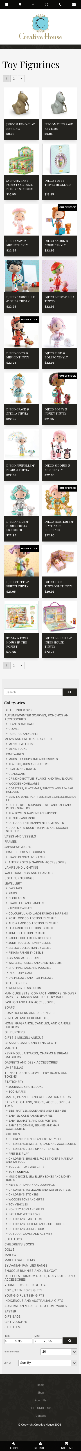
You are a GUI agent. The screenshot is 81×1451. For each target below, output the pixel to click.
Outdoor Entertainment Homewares (36, 823)
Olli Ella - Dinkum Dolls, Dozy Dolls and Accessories (39, 1277)
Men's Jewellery (21, 744)
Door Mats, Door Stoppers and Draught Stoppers (38, 829)
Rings (13, 893)
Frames (10, 841)
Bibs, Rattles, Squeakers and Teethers (38, 1110)
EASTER (10, 1311)
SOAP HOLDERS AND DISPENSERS (30, 1013)
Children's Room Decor (26, 1229)
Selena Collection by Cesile (30, 947)
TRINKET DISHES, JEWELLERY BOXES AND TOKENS (36, 1074)
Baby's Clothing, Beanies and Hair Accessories (32, 1127)
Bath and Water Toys (24, 1214)
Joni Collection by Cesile (28, 933)
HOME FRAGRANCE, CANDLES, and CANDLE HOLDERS (37, 1025)
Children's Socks (19, 1244)
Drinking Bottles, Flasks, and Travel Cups (41, 778)
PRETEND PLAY (19, 1153)
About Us (40, 1400)
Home (40, 1384)
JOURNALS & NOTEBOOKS (26, 1086)
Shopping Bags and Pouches (30, 967)
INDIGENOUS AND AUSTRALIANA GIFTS (33, 1300)
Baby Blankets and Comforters (33, 1120)
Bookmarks (17, 1091)
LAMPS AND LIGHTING (21, 867)
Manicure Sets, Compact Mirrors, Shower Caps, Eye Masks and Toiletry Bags (40, 995)
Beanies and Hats (21, 724)
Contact (41, 1415)
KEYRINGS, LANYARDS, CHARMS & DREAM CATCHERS (36, 1055)
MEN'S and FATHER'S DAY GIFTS (28, 739)
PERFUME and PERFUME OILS (27, 1018)
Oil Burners (14, 1032)
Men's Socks (18, 748)
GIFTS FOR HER (15, 983)
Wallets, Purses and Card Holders (35, 962)
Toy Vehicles (18, 1204)
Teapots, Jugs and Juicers (29, 764)
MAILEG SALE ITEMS (19, 1260)
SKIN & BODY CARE (18, 973)
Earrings (15, 888)
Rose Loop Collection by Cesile (32, 918)
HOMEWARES (14, 754)
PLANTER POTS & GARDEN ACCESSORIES (35, 862)
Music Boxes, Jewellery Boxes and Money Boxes (38, 1178)
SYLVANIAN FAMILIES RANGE (25, 1265)
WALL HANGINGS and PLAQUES (28, 873)
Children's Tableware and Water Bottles (40, 1189)
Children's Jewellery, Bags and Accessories (42, 1143)
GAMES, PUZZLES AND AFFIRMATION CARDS (37, 1097)
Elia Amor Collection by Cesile (32, 928)
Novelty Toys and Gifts (26, 1209)
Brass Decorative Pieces (27, 857)
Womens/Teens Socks (25, 988)
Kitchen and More (22, 818)
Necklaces (17, 898)
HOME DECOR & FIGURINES (24, 852)
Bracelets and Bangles (26, 903)
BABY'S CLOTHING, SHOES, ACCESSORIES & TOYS (37, 1104)
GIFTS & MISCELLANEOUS (23, 1037)
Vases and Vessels (20, 836)
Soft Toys (13, 1239)
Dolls (9, 1249)
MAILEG (10, 1255)
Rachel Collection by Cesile (30, 938)
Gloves (14, 728)
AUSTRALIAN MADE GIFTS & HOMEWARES (35, 1306)
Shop (40, 1392)
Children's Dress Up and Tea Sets (34, 1148)
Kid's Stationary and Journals (32, 1184)
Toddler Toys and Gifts (27, 1166)
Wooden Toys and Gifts (26, 1199)
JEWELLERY (13, 883)
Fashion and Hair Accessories (30, 1002)
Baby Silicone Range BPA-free (30, 1115)
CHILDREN (12, 1134)
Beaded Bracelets (21, 908)
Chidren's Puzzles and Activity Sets (36, 1139)
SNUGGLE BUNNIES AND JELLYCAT (30, 1270)
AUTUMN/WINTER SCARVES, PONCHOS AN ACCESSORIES (36, 717)
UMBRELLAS (13, 1067)
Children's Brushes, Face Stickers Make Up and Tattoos (39, 1160)
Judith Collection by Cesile (30, 942)
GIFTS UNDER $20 (18, 710)
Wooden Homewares (24, 783)
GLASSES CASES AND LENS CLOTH (30, 1043)
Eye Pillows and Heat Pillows (31, 977)
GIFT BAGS (12, 1316)
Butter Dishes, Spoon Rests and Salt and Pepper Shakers (38, 806)
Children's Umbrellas (25, 1219)
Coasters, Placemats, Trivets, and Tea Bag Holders (39, 790)
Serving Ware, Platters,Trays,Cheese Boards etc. (41, 798)
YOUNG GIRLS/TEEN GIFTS (24, 1295)
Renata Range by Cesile (26, 952)
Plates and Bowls (22, 768)
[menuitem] (40, 1385)
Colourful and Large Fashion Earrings (38, 913)
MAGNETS (12, 1048)
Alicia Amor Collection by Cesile (33, 923)
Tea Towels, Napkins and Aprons (33, 813)
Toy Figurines (19, 1171)
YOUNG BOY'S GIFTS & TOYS (25, 1285)
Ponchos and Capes (23, 733)
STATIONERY (13, 1081)
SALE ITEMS (13, 1327)
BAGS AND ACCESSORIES (23, 958)
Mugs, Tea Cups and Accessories (33, 759)
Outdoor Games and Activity (30, 1233)
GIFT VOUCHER (15, 1322)
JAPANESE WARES (17, 847)
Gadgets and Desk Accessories (31, 1062)
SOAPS (9, 1007)
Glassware (17, 773)
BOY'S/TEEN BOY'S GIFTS (23, 1290)
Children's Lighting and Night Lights (37, 1224)
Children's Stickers (24, 1194)
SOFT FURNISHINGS (19, 878)
